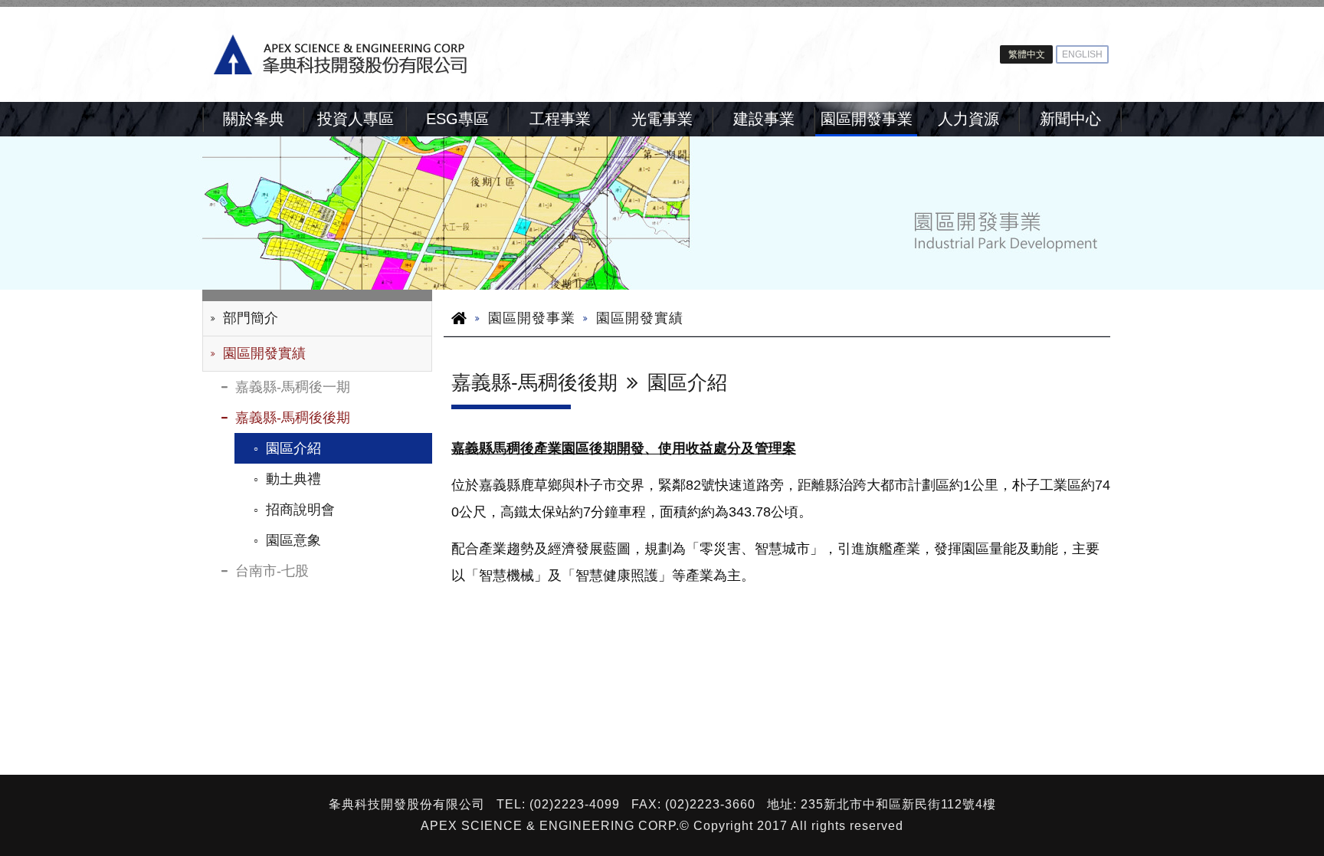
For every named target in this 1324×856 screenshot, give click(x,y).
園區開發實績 (264, 353)
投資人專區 (355, 118)
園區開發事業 (867, 118)
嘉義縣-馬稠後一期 (292, 387)
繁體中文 (1026, 54)
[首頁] (432, 54)
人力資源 (968, 118)
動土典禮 (293, 479)
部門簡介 (250, 318)
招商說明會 (300, 509)
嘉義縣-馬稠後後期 (292, 417)
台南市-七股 (272, 571)
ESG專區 (457, 118)
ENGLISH (1082, 54)
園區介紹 (293, 448)
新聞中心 (1070, 118)
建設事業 (764, 118)
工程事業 (560, 118)
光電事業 (662, 118)
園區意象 (293, 540)
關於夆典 (253, 118)
